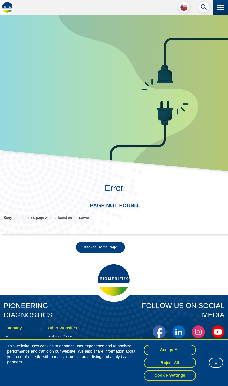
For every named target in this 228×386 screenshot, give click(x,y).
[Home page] (7, 7)
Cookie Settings (170, 375)
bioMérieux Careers (60, 336)
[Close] (216, 363)
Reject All (170, 362)
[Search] (203, 8)
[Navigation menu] (220, 7)
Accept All (170, 350)
